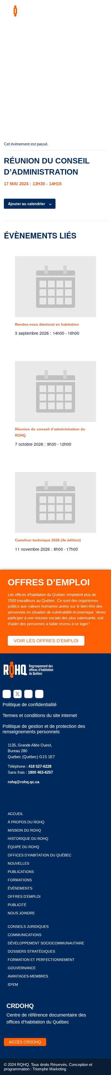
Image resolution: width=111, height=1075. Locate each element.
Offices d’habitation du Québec (39, 855)
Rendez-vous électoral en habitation (47, 324)
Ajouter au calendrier (26, 203)
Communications (24, 935)
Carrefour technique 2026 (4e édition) (48, 540)
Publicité (17, 905)
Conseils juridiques (28, 926)
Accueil (15, 814)
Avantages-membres (28, 976)
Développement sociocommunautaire (46, 943)
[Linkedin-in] (28, 694)
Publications (21, 872)
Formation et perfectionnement (41, 960)
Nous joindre (21, 913)
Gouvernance (22, 968)
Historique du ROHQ (28, 839)
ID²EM (13, 984)
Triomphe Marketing (49, 1069)
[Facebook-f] (7, 694)
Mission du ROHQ (24, 830)
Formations (20, 880)
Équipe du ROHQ (23, 847)
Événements (20, 888)
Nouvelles (18, 863)
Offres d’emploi (24, 896)
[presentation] (55, 286)
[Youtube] (39, 694)
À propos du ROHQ (26, 822)
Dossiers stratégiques (31, 951)
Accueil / (30, 83)
